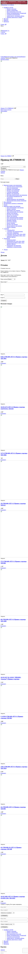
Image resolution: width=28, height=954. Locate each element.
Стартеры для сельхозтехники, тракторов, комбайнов (15, 232)
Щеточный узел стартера (13, 210)
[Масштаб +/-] (6, 951)
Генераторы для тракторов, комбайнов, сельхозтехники (14, 246)
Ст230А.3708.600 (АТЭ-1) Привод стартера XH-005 (12, 717)
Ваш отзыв (4, 282)
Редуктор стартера (12, 221)
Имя (2, 294)
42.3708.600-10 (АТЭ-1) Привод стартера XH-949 (11, 848)
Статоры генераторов (12, 192)
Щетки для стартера (12, 213)
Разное (5, 204)
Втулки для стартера (12, 224)
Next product (4, 111)
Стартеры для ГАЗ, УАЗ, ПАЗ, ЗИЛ (16, 234)
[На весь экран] (4, 951)
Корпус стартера (11, 227)
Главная (3, 56)
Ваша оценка (4, 279)
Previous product (5, 59)
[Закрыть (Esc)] (1, 951)
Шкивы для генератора (13, 193)
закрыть (3, 172)
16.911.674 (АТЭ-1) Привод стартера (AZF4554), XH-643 (13, 408)
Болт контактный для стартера (15, 219)
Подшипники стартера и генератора (13, 203)
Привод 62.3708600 (6, 156)
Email (2, 297)
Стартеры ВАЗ (11, 230)
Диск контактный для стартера (15, 211)
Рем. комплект (7, 202)
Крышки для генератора (13, 189)
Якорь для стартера (12, 216)
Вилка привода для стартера (14, 226)
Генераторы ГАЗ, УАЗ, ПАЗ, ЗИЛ (15, 241)
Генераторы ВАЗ (11, 240)
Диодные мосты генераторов (14, 186)
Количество (5, 166)
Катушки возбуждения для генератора (17, 195)
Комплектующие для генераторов (13, 185)
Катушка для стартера (12, 214)
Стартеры (6, 228)
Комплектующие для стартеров (13, 56)
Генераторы (7, 238)
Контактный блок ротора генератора (16, 200)
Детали (6, 249)
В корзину (3, 168)
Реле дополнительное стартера (15, 217)
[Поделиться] (2, 951)
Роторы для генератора (13, 190)
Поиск (17, 179)
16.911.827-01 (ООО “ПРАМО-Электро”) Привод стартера (11, 678)
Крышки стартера (11, 220)
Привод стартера (11, 209)
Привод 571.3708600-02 (7, 108)
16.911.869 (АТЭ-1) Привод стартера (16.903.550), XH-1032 (13, 897)
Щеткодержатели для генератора (15, 199)
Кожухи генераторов (12, 188)
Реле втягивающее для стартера (15, 207)
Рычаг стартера (11, 223)
